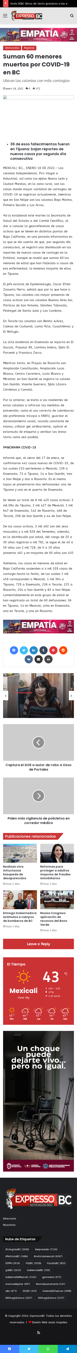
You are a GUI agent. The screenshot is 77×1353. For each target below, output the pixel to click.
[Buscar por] (72, 17)
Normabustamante (50, 1284)
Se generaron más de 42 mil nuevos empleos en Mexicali (37, 705)
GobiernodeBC (38, 1270)
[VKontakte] (29, 659)
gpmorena (51, 1277)
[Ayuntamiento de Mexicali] (38, 34)
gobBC (13, 1270)
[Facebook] (14, 650)
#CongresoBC (17, 1249)
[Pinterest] (53, 650)
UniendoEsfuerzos (57, 1291)
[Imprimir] (48, 659)
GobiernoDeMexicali (20, 1277)
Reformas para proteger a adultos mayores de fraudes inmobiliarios (55, 872)
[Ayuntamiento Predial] (38, 626)
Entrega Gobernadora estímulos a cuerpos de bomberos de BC (20, 917)
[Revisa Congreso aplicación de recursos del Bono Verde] (57, 899)
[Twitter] (24, 650)
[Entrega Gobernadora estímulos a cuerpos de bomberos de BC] (20, 899)
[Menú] (5, 17)
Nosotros (9, 1225)
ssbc (11, 1291)
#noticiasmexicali (48, 1256)
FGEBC (33, 1263)
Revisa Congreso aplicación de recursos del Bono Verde (53, 919)
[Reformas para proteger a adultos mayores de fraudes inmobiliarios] (57, 853)
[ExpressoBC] (26, 15)
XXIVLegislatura (18, 1298)
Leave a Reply (38, 944)
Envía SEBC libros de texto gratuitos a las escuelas (43, 3)
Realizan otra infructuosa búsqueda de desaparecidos (14, 872)
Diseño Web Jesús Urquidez (49, 1322)
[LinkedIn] (34, 650)
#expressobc (46, 1249)
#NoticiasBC (16, 1256)
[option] (38, 695)
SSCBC (30, 1291)
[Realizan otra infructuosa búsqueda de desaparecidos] (20, 853)
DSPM (12, 1263)
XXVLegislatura (51, 1298)
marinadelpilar (17, 1284)
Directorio (9, 1218)
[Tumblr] (43, 650)
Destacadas (12, 47)
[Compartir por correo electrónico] (38, 659)
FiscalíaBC (56, 1263)
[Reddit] (63, 650)
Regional (29, 47)
